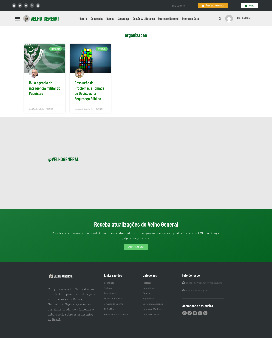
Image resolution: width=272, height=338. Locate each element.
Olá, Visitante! (244, 18)
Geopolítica (97, 18)
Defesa (110, 18)
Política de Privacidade (116, 314)
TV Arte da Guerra (113, 303)
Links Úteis (110, 309)
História (83, 18)
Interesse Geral (190, 18)
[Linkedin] (32, 5)
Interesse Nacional (168, 18)
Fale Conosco (178, 5)
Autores (108, 288)
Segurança (123, 18)
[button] (17, 18)
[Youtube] (26, 5)
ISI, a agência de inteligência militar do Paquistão (44, 88)
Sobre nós (109, 282)
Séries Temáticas (113, 298)
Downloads (110, 293)
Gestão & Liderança (144, 18)
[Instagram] (38, 5)
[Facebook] (14, 5)
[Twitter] (20, 5)
